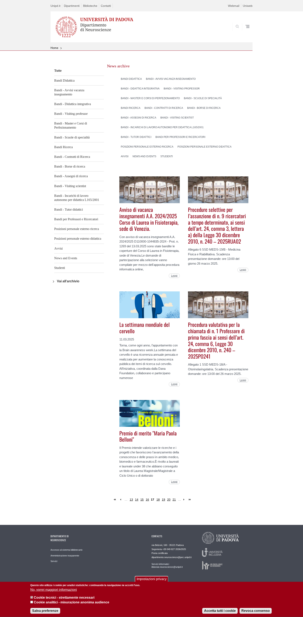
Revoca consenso (255, 610)
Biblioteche (90, 5)
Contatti (106, 5)
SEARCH (245, 32)
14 (136, 499)
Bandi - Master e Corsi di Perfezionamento (70, 125)
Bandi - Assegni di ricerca (71, 176)
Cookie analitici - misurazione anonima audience (71, 602)
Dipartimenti (72, 5)
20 (168, 499)
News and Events (65, 258)
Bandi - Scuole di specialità (72, 137)
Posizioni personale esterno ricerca (76, 229)
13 (131, 499)
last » (190, 500)
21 (174, 499)
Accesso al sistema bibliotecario (66, 550)
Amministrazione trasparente (64, 555)
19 (163, 499)
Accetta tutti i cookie (220, 610)
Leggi (174, 275)
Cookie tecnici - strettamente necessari (64, 597)
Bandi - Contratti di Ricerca (72, 156)
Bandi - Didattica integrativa (72, 104)
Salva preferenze (45, 610)
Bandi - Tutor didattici (68, 209)
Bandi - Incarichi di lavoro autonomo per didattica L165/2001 (76, 198)
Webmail (233, 5)
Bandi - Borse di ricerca (69, 166)
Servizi (53, 561)
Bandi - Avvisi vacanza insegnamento (69, 92)
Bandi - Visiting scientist (70, 186)
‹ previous (120, 500)
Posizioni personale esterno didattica (77, 238)
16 (147, 499)
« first (115, 500)
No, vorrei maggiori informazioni (53, 589)
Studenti (59, 268)
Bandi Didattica (64, 80)
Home (54, 47)
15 (142, 499)
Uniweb (247, 5)
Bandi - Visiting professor (71, 113)
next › (184, 500)
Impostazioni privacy (152, 579)
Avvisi (58, 248)
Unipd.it (55, 5)
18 (158, 499)
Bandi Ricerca (63, 147)
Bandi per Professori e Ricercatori (76, 219)
